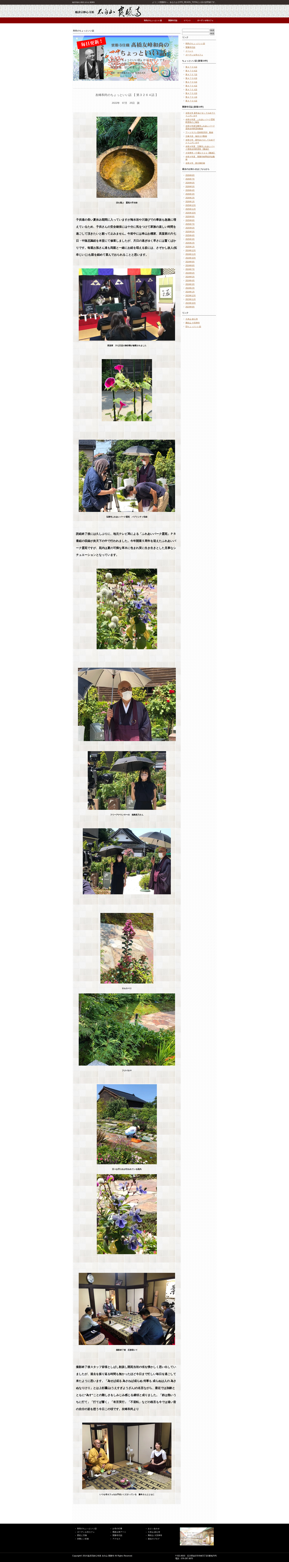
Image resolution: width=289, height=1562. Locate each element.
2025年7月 (190, 224)
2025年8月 (190, 220)
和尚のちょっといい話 (153, 20)
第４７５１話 (191, 97)
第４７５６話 (191, 78)
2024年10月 (190, 258)
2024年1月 (190, 292)
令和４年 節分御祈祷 (195, 163)
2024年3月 (190, 284)
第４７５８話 (191, 71)
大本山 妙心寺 (191, 319)
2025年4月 (190, 235)
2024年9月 (190, 262)
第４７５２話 (191, 93)
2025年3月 (190, 239)
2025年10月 (190, 213)
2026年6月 (190, 183)
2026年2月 (190, 198)
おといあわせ (154, 1528)
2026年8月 (190, 175)
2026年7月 (190, 179)
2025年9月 (190, 216)
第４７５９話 (191, 67)
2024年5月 (190, 277)
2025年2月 (190, 243)
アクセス (116, 1539)
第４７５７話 (191, 74)
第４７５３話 (191, 89)
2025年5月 (190, 232)
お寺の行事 (117, 1528)
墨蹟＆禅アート (119, 1532)
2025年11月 (190, 209)
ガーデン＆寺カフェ (205, 20)
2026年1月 (190, 201)
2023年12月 (190, 295)
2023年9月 (190, 307)
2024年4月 (190, 280)
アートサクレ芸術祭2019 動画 (199, 132)
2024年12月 (190, 250)
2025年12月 (190, 205)
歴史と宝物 (82, 1535)
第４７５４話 (191, 86)
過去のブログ (154, 1539)
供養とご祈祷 (83, 1539)
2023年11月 (190, 299)
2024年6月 (190, 273)
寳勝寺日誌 (172, 20)
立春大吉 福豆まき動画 (196, 136)
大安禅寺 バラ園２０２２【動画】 (200, 153)
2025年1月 (190, 247)
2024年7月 (190, 269)
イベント (187, 20)
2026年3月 (190, 194)
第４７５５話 (191, 82)
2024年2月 (190, 288)
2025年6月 (190, 228)
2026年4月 (190, 190)
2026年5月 (190, 186)
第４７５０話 (191, 101)
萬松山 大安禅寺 (192, 323)
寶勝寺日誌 (117, 1535)
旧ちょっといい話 (193, 326)
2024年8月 (190, 265)
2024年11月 (190, 254)
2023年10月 (190, 303)
